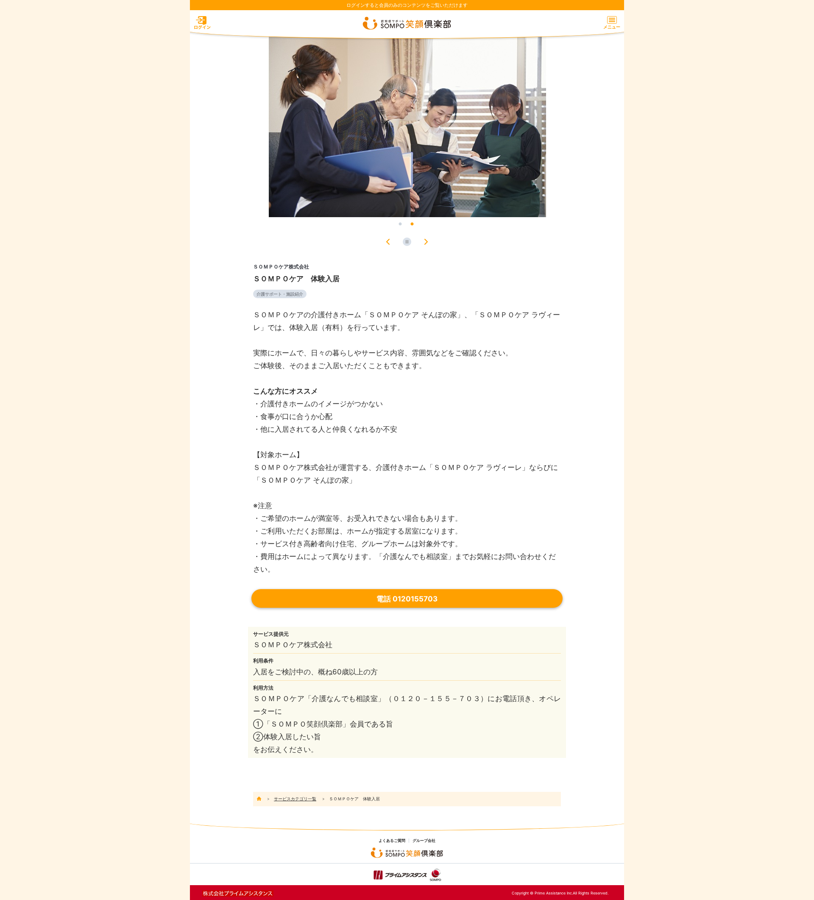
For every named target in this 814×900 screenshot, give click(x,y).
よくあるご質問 (392, 841)
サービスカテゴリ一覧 (295, 798)
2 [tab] (412, 224)
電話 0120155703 (407, 599)
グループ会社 (424, 841)
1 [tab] (400, 224)
